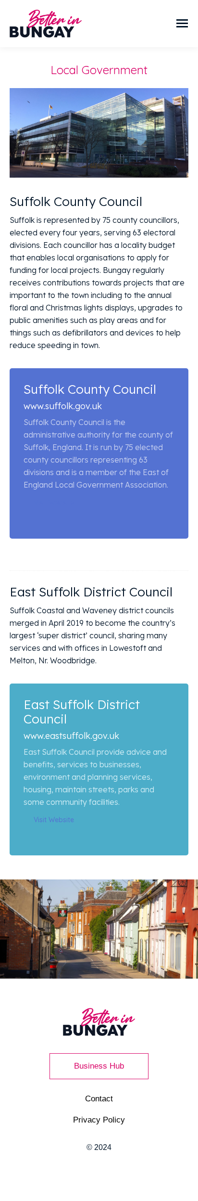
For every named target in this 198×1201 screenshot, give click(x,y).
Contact (99, 1098)
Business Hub (99, 1066)
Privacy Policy (99, 1119)
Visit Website (54, 502)
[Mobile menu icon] (182, 23)
